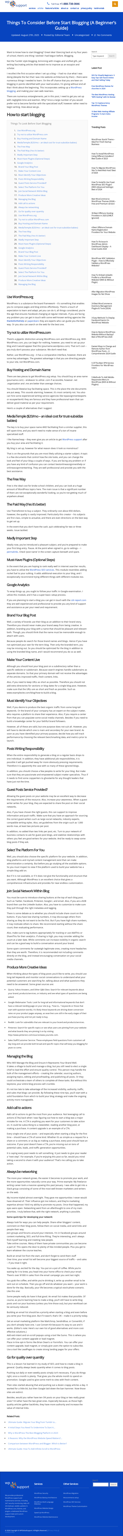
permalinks (12, 551)
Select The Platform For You (31, 187)
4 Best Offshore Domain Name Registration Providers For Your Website (103, 230)
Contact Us (74, 8)
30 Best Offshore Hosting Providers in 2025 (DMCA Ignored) (102, 215)
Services (32, 8)
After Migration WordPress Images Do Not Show (103, 292)
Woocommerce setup (71, 1498)
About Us (64, 8)
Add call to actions (26, 203)
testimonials (99, 8)
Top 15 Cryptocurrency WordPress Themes (101, 104)
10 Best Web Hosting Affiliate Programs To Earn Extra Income (103, 113)
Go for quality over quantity (31, 211)
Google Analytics (25, 162)
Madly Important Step (27, 154)
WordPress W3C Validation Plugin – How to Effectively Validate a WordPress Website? (103, 262)
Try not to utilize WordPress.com (32, 134)
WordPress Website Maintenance (46, 1517)
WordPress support (72, 439)
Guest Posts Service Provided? (32, 183)
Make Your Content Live (29, 171)
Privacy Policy (86, 8)
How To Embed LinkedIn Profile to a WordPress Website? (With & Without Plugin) (103, 279)
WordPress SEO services (42, 569)
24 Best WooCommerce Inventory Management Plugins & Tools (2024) (102, 306)
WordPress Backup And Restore (45, 1498)
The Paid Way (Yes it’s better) (30, 150)
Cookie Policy (10, 1532)
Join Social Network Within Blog (32, 191)
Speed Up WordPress (41, 1513)
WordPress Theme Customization (75, 1506)
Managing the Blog (27, 199)
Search (94, 52)
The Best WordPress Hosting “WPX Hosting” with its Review (103, 95)
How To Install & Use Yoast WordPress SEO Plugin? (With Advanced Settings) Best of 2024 (103, 186)
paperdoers (33, 320)
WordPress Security (41, 1493)
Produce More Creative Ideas (32, 195)
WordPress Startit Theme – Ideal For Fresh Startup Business (103, 142)
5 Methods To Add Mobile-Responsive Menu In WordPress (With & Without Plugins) (104, 381)
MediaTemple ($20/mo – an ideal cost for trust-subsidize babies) (47, 142)
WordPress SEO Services (71, 1502)
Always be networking (28, 207)
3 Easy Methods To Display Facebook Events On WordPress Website (103, 320)
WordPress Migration (70, 1493)
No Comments (104, 35)
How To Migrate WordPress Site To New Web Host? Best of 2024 (104, 170)
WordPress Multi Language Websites (43, 1503)
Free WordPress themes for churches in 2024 (102, 87)
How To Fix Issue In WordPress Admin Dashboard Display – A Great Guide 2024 (101, 245)
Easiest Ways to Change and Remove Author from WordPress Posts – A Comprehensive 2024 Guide (104, 350)
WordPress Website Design (43, 1508)
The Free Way (23, 146)
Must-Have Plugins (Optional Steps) (33, 158)
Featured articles (52, 8)
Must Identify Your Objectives (32, 174)
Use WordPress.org (26, 130)
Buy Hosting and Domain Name (31, 138)
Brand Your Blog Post (28, 166)
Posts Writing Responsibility (31, 179)
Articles (40, 8)
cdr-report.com (78, 600)
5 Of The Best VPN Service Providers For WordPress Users (103, 365)
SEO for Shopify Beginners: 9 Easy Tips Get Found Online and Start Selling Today (103, 77)
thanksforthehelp (15, 320)
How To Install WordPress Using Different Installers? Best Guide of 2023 (103, 156)
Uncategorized (82, 35)
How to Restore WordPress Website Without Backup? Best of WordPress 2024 (103, 334)
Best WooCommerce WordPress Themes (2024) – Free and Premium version (104, 201)
